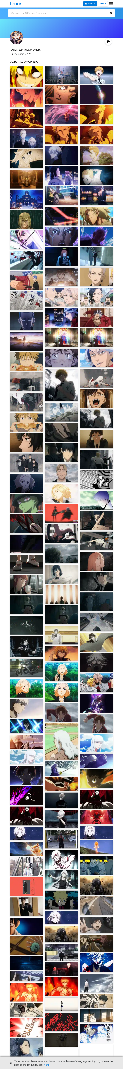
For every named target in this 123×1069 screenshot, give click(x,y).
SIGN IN (102, 3)
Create (92, 3)
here (46, 1064)
